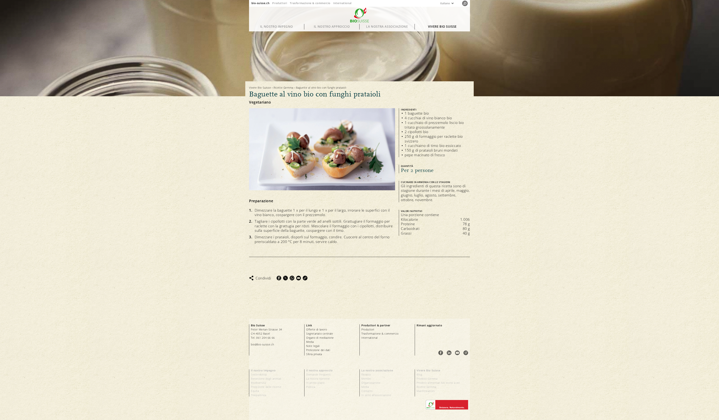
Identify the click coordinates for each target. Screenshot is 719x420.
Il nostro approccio (332, 26)
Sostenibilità (259, 374)
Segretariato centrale (319, 333)
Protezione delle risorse (266, 387)
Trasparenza (258, 395)
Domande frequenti (318, 374)
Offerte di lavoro (316, 329)
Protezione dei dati (318, 350)
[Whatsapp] (292, 278)
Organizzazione (370, 382)
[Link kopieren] (305, 278)
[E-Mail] (298, 278)
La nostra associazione (387, 26)
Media (310, 342)
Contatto (367, 391)
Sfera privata (314, 354)
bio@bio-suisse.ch (262, 344)
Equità (255, 391)
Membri (366, 378)
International (342, 3)
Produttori (279, 3)
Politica (310, 387)
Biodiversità (258, 382)
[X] (285, 278)
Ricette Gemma (283, 87)
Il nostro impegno (276, 26)
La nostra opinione (318, 378)
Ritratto (366, 374)
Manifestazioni (426, 391)
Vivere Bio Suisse (442, 26)
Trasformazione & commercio (310, 3)
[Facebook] (279, 278)
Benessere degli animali (266, 378)
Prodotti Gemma (427, 378)
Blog (419, 374)
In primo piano (315, 382)
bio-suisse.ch (260, 3)
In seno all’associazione (376, 395)
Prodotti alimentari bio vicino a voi (438, 382)
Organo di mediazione (320, 337)
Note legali (313, 346)
